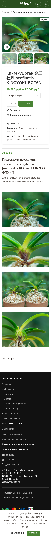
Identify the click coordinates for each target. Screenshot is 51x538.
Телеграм (9, 460)
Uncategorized (9, 429)
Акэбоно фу (19, 136)
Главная (6, 12)
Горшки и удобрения (12, 434)
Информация (8, 389)
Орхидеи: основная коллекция (29, 12)
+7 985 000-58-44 (10, 413)
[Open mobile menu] (5, 4)
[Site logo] (25, 4)
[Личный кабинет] (46, 4)
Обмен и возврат (12, 409)
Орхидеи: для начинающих (15, 439)
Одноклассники (11, 464)
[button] (4, 34)
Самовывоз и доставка (15, 404)
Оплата (7, 399)
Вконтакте (9, 455)
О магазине (7, 384)
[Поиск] (38, 4)
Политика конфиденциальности (17, 498)
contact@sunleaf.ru (11, 418)
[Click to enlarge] (7, 47)
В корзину (26, 104)
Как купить (9, 394)
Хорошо (33, 533)
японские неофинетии (25, 139)
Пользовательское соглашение (17, 493)
